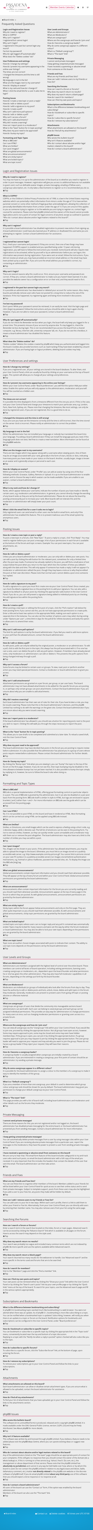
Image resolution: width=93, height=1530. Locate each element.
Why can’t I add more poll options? (17, 111)
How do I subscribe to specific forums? (63, 118)
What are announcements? (14, 154)
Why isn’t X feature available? (59, 140)
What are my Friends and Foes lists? (62, 76)
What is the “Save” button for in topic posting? (22, 128)
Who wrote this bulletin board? (60, 138)
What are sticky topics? (12, 157)
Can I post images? (11, 148)
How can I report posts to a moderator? (20, 125)
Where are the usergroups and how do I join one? (68, 40)
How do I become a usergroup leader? (63, 43)
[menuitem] (78, 7)
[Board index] (16, 7)
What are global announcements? (17, 151)
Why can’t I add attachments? (15, 120)
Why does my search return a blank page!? (65, 94)
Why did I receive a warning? (15, 122)
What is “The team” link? (57, 54)
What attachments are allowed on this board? (66, 128)
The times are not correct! (14, 72)
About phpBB (22, 1428)
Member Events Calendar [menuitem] (62, 7)
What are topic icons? (12, 162)
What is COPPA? (9, 35)
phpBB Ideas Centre (30, 1441)
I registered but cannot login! (15, 40)
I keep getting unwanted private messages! (65, 64)
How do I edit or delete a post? (16, 103)
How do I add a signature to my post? (19, 106)
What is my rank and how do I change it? (20, 88)
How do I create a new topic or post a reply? (21, 101)
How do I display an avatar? (14, 85)
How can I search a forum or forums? (63, 89)
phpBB (9, 442)
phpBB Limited (75, 1423)
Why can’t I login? (10, 43)
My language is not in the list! (15, 80)
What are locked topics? (13, 159)
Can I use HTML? (10, 143)
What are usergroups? (56, 37)
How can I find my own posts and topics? (64, 100)
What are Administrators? (58, 32)
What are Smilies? (10, 146)
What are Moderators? (57, 35)
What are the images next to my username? (21, 83)
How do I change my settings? (15, 64)
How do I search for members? (60, 97)
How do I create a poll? (12, 109)
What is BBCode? (10, 140)
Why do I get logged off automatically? (19, 54)
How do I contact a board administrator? (64, 148)
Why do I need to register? (14, 32)
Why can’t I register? (11, 37)
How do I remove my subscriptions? (62, 120)
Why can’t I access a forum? (14, 117)
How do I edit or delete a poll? (15, 114)
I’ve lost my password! (12, 51)
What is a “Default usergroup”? (60, 51)
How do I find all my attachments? (61, 130)
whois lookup (8, 1460)
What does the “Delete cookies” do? (18, 56)
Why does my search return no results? (64, 92)
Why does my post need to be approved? (20, 130)
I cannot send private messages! (61, 61)
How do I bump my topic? (14, 133)
